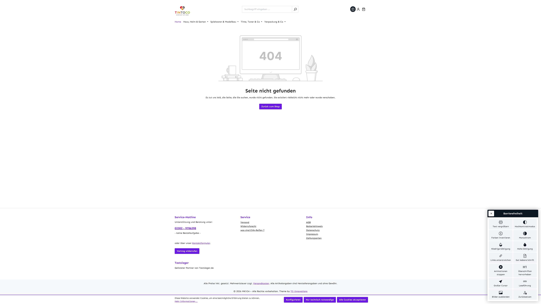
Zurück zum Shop (270, 106)
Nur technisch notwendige (320, 299)
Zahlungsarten (314, 238)
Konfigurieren (293, 299)
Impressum (312, 234)
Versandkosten (261, 283)
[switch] (501, 224)
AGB (308, 222)
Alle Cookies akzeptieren (352, 299)
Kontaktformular (201, 243)
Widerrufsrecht (248, 226)
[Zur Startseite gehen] (182, 11)
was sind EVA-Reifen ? (252, 230)
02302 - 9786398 (185, 228)
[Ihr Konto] (358, 9)
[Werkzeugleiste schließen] (491, 213)
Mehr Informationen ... (186, 301)
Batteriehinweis (314, 226)
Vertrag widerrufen (187, 251)
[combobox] (267, 9)
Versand (244, 222)
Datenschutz (313, 230)
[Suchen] (295, 9)
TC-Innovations (299, 291)
